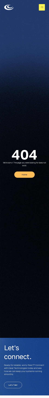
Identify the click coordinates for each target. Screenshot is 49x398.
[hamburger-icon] (42, 7)
